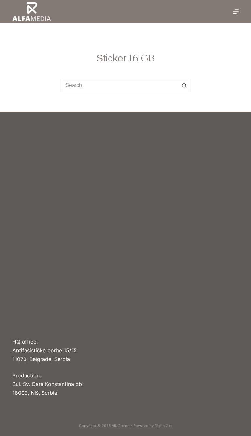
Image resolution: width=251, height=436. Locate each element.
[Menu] (236, 11)
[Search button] (184, 85)
